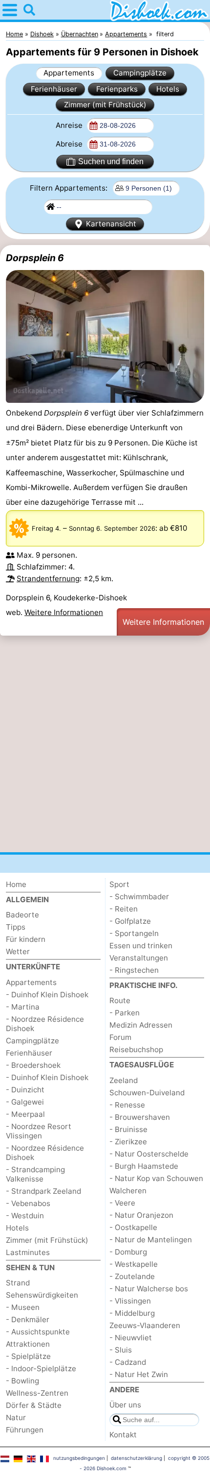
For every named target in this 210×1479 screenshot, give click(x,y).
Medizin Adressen (140, 1025)
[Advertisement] (105, 744)
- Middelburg (132, 1313)
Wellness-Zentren (37, 1393)
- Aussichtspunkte (38, 1331)
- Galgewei (25, 1102)
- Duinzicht (25, 1089)
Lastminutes (28, 1252)
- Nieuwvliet (130, 1337)
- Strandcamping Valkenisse (35, 1174)
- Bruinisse (128, 1129)
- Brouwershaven (139, 1117)
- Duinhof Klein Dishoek (47, 994)
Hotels (167, 89)
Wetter (18, 951)
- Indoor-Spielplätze (41, 1368)
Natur (16, 1417)
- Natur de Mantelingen (150, 1239)
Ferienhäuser (54, 89)
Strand (18, 1282)
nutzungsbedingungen (79, 1458)
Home (16, 884)
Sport (119, 884)
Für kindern (25, 939)
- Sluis (120, 1350)
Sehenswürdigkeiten (42, 1295)
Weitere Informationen (63, 612)
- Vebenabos (28, 1203)
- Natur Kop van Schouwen (156, 1178)
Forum (120, 1037)
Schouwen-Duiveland (147, 1092)
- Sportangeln (134, 933)
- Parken (124, 1012)
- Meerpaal (25, 1114)
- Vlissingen (130, 1301)
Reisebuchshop (136, 1049)
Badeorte (22, 914)
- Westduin (25, 1215)
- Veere (122, 1203)
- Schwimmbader (139, 896)
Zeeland (123, 1080)
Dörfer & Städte (34, 1405)
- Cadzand (127, 1362)
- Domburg (128, 1252)
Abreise (70, 143)
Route (119, 1000)
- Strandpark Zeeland (43, 1191)
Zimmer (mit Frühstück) (105, 104)
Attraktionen (28, 1344)
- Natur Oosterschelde (149, 1154)
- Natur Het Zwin (138, 1374)
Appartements (68, 72)
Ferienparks (117, 89)
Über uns (125, 1404)
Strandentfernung (48, 578)
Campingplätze (140, 72)
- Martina (23, 1006)
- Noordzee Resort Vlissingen (38, 1131)
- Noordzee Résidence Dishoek (45, 1023)
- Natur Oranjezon (141, 1215)
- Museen (23, 1307)
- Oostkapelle (133, 1227)
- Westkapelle (133, 1264)
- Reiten (123, 908)
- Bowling (22, 1380)
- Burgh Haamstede (143, 1166)
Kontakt (123, 1434)
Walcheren (128, 1190)
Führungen (24, 1429)
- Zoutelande (132, 1276)
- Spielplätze (28, 1356)
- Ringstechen (134, 970)
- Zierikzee (128, 1141)
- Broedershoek (33, 1065)
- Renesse (127, 1104)
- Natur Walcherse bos (148, 1288)
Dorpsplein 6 (35, 258)
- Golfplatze (130, 921)
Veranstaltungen (138, 957)
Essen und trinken (140, 945)
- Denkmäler (27, 1319)
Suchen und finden (111, 161)
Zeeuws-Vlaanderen (144, 1325)
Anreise (70, 125)
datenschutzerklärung (136, 1458)
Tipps (15, 927)
